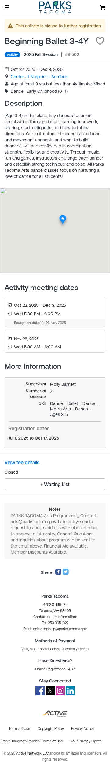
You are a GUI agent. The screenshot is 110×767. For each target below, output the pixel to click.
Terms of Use (52, 741)
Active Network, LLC (33, 753)
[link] (39, 76)
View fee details (22, 462)
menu (7, 7)
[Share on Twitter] (65, 573)
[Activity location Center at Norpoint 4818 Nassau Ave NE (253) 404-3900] (62, 216)
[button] (100, 41)
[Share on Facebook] (58, 573)
